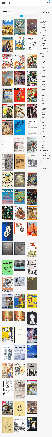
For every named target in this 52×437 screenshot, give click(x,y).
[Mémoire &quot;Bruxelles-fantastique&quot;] (19, 335)
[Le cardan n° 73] (7, 267)
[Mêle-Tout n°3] (7, 334)
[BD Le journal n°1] (19, 44)
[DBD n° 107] (32, 94)
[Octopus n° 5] (32, 351)
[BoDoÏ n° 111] (7, 61)
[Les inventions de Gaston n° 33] (32, 300)
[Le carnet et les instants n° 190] (19, 265)
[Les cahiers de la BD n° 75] (19, 300)
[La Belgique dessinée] (19, 248)
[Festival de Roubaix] (19, 144)
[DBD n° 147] (19, 111)
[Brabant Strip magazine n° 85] (19, 61)
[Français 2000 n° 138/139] (7, 162)
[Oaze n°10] (19, 352)
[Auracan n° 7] (7, 44)
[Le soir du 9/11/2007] (7, 301)
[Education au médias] (19, 127)
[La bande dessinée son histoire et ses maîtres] (19, 227)
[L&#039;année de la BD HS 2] (19, 196)
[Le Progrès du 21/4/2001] (19, 281)
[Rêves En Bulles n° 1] (7, 387)
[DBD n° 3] (7, 127)
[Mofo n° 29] (32, 335)
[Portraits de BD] (32, 369)
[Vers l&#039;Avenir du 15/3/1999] (19, 389)
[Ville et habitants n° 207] (32, 387)
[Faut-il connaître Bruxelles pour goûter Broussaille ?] (7, 144)
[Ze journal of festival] (19, 408)
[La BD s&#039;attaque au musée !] (7, 248)
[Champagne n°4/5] (7, 78)
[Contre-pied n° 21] (7, 95)
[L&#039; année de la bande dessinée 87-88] (7, 179)
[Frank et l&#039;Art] (19, 161)
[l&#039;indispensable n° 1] (32, 212)
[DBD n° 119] (7, 111)
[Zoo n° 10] (32, 407)
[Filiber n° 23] (32, 144)
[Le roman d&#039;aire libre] (32, 283)
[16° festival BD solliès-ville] (7, 27)
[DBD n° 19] (32, 111)
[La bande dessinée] (7, 231)
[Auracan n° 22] (32, 27)
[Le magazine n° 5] (7, 284)
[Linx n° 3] (32, 318)
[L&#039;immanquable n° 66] (19, 213)
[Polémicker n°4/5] (19, 370)
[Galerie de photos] (32, 161)
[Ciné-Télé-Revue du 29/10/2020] (32, 78)
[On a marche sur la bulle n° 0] (7, 370)
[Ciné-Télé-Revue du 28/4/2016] (19, 77)
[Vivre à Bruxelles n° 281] (7, 407)
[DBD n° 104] (19, 94)
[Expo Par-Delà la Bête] (32, 127)
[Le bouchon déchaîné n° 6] (32, 250)
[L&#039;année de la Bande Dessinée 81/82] (7, 196)
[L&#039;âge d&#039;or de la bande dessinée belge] (19, 179)
